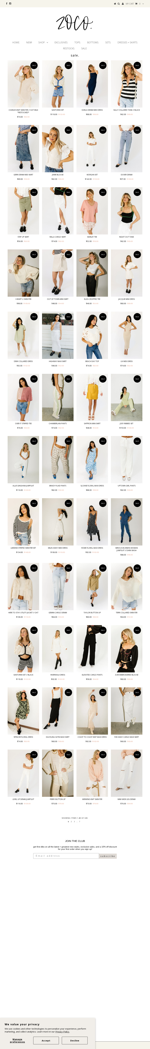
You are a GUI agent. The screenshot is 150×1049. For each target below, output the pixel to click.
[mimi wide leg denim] (126, 773)
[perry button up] (58, 773)
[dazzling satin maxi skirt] (58, 711)
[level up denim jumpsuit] (23, 773)
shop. (41, 42)
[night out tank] (126, 210)
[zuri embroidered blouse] (126, 648)
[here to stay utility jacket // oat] (23, 586)
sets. (108, 42)
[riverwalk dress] (58, 648)
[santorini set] (58, 84)
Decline (74, 1040)
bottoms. (93, 42)
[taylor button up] (92, 586)
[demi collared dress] (23, 335)
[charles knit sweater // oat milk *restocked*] (23, 84)
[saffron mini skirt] (92, 397)
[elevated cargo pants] (92, 648)
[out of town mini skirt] (58, 273)
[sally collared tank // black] (126, 84)
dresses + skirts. (127, 42)
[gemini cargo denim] (58, 586)
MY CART (133, 3)
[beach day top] (92, 335)
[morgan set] (92, 148)
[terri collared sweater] (126, 586)
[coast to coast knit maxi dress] (92, 711)
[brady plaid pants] (58, 459)
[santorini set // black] (23, 648)
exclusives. (61, 42)
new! (29, 42)
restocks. (69, 48)
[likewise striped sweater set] (23, 522)
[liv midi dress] (126, 335)
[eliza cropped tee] (92, 273)
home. (16, 42)
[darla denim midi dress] (92, 84)
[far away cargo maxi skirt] (126, 711)
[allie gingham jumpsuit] (23, 459)
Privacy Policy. (62, 1031)
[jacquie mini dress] (126, 273)
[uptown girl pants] (126, 459)
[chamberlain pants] (58, 397)
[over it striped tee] (23, 397)
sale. (84, 48)
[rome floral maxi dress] (92, 522)
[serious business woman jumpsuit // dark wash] (126, 522)
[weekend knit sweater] (92, 773)
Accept (46, 1040)
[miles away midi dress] (58, 522)
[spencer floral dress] (23, 711)
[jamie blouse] (58, 148)
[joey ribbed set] (126, 397)
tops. (77, 42)
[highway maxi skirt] (58, 335)
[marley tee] (92, 210)
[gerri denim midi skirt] (23, 148)
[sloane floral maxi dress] (92, 459)
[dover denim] (126, 148)
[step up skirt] (23, 210)
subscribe (107, 856)
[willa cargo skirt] (58, 210)
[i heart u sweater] (23, 273)
